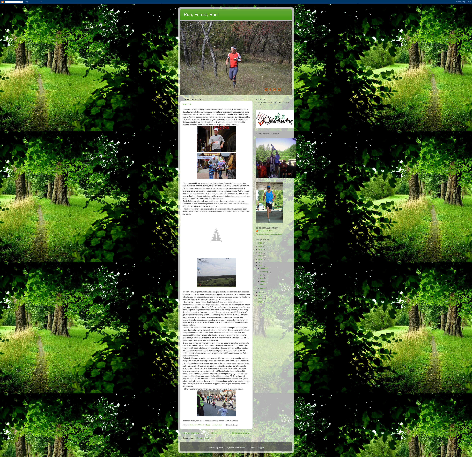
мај (261, 278)
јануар (263, 288)
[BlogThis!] (229, 425)
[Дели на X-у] (232, 425)
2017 (260, 256)
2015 (260, 262)
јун (261, 275)
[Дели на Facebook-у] (234, 425)
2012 (260, 296)
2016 (260, 259)
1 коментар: (218, 425)
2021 (260, 243)
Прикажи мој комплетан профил (269, 234)
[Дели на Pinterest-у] (236, 425)
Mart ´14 (187, 104)
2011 (260, 299)
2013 (260, 292)
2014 (260, 266)
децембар (264, 268)
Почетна (215, 433)
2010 (260, 302)
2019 (260, 249)
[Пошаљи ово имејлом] (227, 425)
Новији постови (191, 433)
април (263, 281)
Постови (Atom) (202, 438)
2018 (260, 253)
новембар (264, 272)
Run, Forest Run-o (266, 231)
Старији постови (241, 433)
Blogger (261, 448)
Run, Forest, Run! (201, 14)
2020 (260, 246)
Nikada (245, 448)
